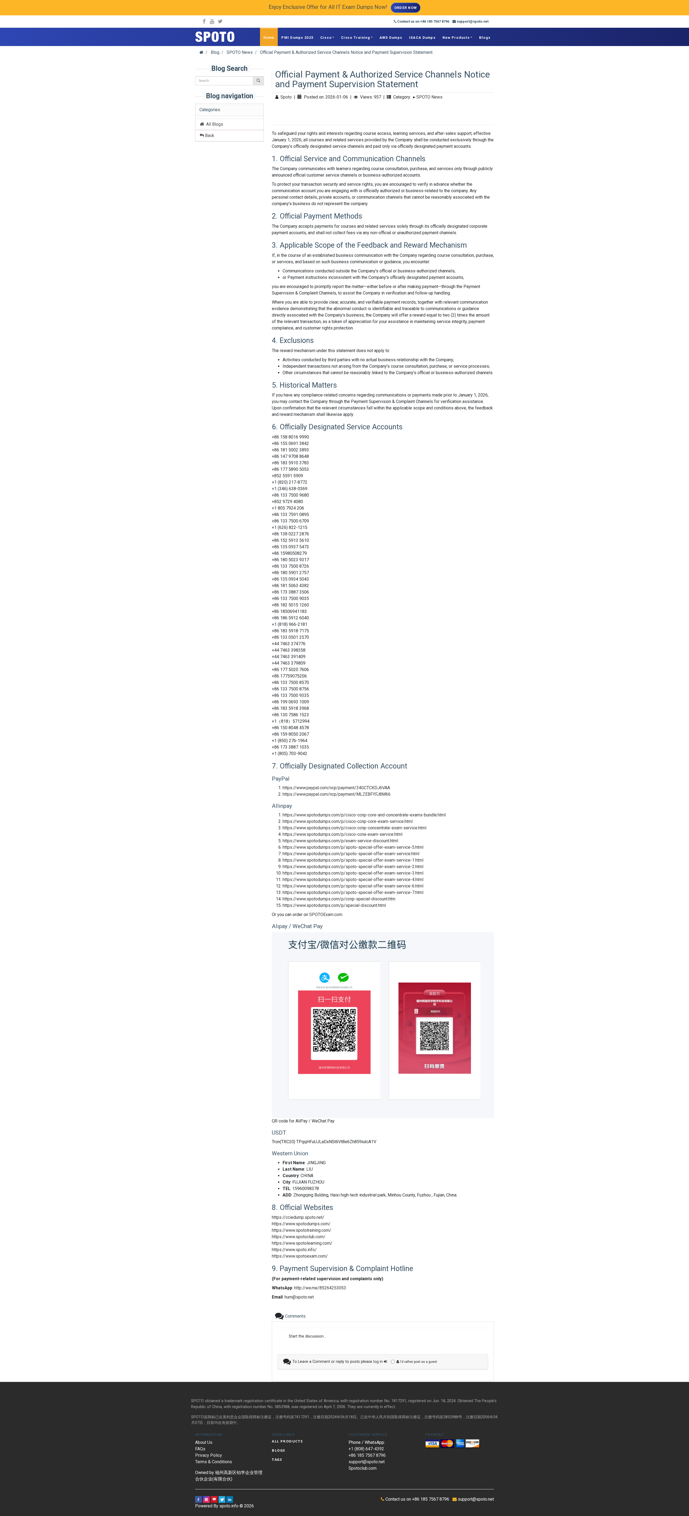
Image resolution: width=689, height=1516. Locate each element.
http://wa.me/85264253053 (320, 1287)
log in (378, 1361)
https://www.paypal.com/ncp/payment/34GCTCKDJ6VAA (336, 787)
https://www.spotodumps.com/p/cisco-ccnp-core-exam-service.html (348, 821)
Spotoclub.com (363, 1468)
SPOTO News (429, 97)
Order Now (405, 8)
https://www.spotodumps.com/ (301, 1223)
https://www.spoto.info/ (294, 1249)
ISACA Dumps (422, 38)
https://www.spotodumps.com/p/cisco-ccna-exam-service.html (342, 834)
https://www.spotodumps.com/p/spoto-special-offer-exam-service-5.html (353, 847)
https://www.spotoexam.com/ (300, 1256)
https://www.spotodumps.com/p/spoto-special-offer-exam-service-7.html (353, 892)
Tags (277, 1459)
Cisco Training (355, 38)
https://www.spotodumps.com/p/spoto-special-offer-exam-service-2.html (353, 866)
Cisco (326, 38)
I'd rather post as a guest (418, 1362)
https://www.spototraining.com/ (301, 1230)
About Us (203, 1442)
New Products (456, 38)
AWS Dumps (390, 38)
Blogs (484, 38)
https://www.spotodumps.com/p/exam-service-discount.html (340, 840)
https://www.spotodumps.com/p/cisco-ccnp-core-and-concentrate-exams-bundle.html (364, 814)
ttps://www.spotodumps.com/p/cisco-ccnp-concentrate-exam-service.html (355, 827)
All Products (287, 1441)
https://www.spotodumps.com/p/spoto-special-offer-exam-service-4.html (353, 879)
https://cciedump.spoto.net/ (298, 1217)
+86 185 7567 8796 (367, 1455)
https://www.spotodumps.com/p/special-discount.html (334, 905)
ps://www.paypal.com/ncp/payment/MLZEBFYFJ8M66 (339, 794)
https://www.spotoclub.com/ (298, 1236)
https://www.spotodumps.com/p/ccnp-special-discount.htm (339, 898)
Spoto (286, 97)
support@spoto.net (367, 1461)
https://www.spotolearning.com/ (302, 1243)
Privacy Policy (208, 1455)
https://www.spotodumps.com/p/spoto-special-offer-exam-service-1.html (353, 860)
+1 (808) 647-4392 (366, 1448)
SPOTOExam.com (325, 914)
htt (285, 794)
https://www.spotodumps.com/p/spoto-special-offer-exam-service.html (351, 853)
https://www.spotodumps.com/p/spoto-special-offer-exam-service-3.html (353, 873)
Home (269, 38)
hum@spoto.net (299, 1297)
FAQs (200, 1448)
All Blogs (213, 124)
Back (209, 135)
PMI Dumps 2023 (297, 38)
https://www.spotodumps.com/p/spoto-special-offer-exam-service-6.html (353, 886)
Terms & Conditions (213, 1461)
